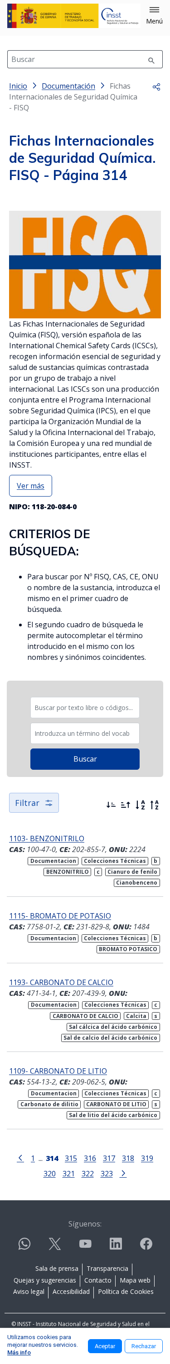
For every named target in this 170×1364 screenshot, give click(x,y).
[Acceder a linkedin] (115, 1247)
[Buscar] (151, 59)
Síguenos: (85, 1224)
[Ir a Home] (74, 16)
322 (88, 1173)
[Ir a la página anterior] (20, 1157)
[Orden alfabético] (140, 805)
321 (69, 1173)
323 (107, 1173)
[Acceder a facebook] (146, 1247)
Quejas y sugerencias (45, 1280)
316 (90, 1158)
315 (71, 1158)
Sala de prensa (56, 1268)
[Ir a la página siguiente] (123, 1172)
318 (128, 1158)
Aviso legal (28, 1291)
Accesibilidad (71, 1291)
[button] (154, 16)
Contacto (98, 1280)
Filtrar (27, 802)
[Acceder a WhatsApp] (24, 1247)
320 (50, 1173)
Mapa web (135, 1280)
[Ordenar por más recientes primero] (111, 805)
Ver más (30, 486)
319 (147, 1158)
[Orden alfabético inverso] (154, 805)
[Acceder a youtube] (85, 1247)
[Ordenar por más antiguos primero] (125, 805)
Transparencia (107, 1268)
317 (109, 1158)
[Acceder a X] (55, 1247)
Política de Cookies (126, 1291)
